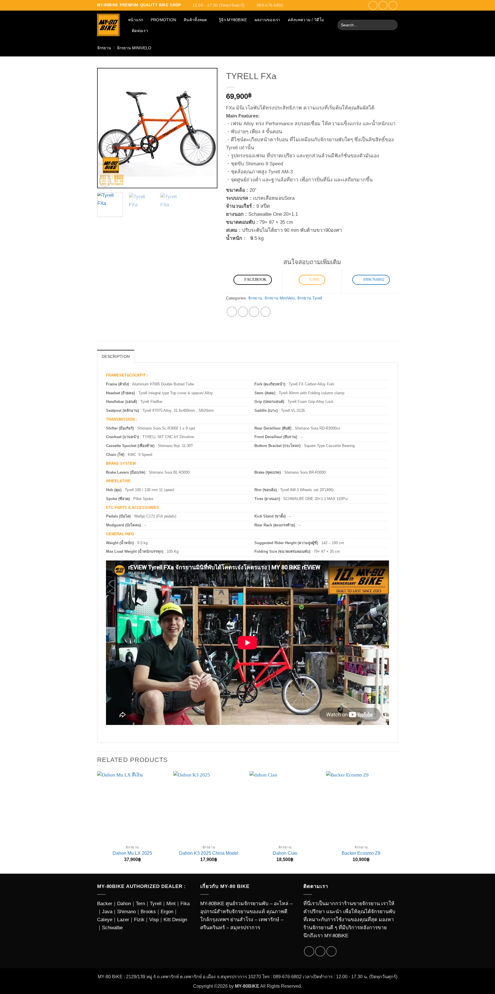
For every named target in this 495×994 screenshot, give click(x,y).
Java (107, 911)
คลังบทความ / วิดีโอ (306, 19)
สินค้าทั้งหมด (195, 19)
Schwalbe (112, 927)
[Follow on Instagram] (383, 5)
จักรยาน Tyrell (309, 298)
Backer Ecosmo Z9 (361, 853)
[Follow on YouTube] (393, 5)
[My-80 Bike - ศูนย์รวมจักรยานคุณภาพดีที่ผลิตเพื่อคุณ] (108, 25)
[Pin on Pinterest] (265, 312)
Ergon (167, 911)
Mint (171, 903)
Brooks (148, 911)
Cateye (104, 919)
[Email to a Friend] (254, 312)
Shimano (126, 911)
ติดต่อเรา (140, 30)
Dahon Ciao (285, 853)
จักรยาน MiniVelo (134, 48)
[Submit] (391, 25)
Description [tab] (116, 356)
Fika (185, 903)
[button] (105, 181)
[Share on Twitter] (243, 312)
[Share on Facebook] (232, 312)
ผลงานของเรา (267, 19)
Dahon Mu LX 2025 (132, 853)
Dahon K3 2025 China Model (208, 853)
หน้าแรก (135, 19)
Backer (104, 903)
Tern (140, 903)
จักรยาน (104, 48)
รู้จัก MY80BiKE (233, 19)
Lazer (123, 919)
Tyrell (156, 903)
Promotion (163, 19)
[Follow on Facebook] (373, 5)
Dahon (124, 903)
